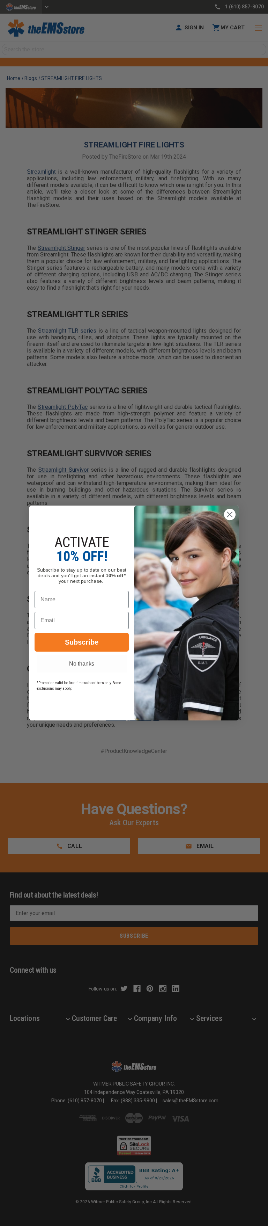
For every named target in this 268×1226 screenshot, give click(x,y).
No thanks (81, 664)
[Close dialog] (230, 514)
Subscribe (81, 642)
